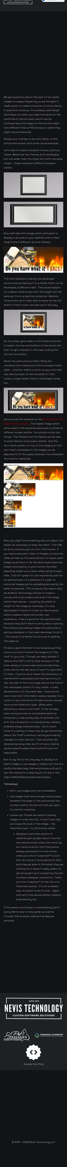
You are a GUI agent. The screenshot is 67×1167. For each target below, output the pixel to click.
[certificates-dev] (33, 1052)
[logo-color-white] (48, 1035)
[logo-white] (16, 1035)
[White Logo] (33, 1009)
